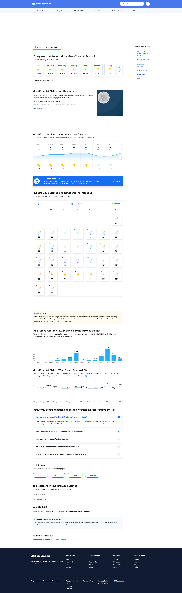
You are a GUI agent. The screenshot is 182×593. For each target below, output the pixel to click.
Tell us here (63, 540)
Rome (135, 564)
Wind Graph (141, 75)
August (60, 10)
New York (69, 559)
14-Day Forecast (143, 60)
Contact (69, 589)
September (78, 10)
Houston (69, 567)
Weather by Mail (72, 581)
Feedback (120, 581)
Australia (116, 555)
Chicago (69, 564)
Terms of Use (88, 581)
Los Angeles (70, 562)
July (37, 204)
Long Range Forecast (141, 65)
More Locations (41, 499)
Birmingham (92, 564)
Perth (115, 567)
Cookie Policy (103, 583)
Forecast (40, 10)
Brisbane (116, 564)
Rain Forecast (142, 70)
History (135, 10)
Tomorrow (116, 10)
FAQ (138, 79)
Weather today (38, 108)
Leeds (90, 567)
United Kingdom (94, 555)
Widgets (69, 586)
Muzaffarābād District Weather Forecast (142, 53)
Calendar (69, 583)
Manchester (93, 562)
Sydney (116, 559)
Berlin (135, 567)
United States (71, 555)
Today (97, 10)
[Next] (121, 157)
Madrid (136, 559)
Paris (135, 562)
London (91, 559)
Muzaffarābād (40, 495)
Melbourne (117, 562)
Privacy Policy (103, 581)
